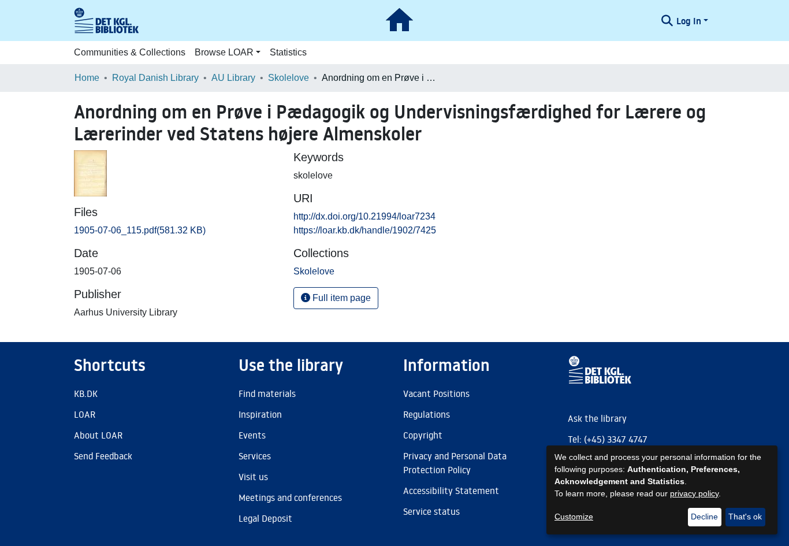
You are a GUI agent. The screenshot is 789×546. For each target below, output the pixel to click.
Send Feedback (103, 456)
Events (252, 435)
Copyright (422, 435)
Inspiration (260, 414)
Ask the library (597, 418)
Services (255, 456)
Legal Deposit (265, 518)
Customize (573, 516)
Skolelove (288, 78)
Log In (688, 20)
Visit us (253, 476)
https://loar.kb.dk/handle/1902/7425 (364, 230)
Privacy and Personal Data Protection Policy (455, 463)
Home (87, 78)
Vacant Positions (436, 393)
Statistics (288, 52)
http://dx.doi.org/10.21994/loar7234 (364, 216)
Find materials (267, 393)
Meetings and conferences (290, 497)
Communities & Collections (129, 52)
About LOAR (98, 435)
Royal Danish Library (155, 78)
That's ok (745, 516)
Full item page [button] (340, 298)
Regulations (426, 414)
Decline (704, 516)
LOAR (84, 414)
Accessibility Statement (451, 490)
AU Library (233, 78)
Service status (431, 511)
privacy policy (694, 493)
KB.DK (86, 393)
